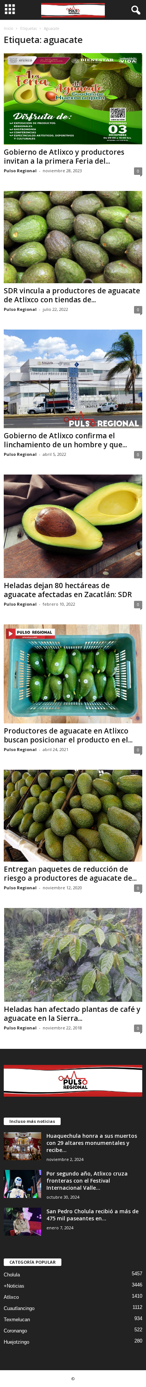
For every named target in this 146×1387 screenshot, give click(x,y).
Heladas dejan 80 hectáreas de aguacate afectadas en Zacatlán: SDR (68, 590)
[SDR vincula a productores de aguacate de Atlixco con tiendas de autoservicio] (73, 237)
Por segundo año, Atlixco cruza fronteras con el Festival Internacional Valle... (87, 1180)
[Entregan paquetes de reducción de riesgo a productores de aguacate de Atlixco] (73, 816)
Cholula (12, 1275)
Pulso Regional (20, 170)
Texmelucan (17, 1319)
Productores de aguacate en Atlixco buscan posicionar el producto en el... (68, 735)
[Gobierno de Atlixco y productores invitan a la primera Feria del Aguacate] (73, 99)
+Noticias (14, 1286)
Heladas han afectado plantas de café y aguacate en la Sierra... (72, 1013)
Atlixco (11, 1297)
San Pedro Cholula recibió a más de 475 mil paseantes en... (92, 1215)
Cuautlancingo (19, 1308)
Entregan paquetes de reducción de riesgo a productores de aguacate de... (70, 873)
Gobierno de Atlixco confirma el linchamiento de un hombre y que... (65, 440)
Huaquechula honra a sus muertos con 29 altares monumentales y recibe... (91, 1142)
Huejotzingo (16, 1342)
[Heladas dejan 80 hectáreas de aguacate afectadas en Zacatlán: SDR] (73, 526)
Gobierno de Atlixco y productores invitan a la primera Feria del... (64, 156)
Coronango (15, 1331)
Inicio (8, 28)
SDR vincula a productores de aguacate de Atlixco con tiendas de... (72, 295)
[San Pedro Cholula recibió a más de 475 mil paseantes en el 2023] (22, 1222)
